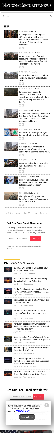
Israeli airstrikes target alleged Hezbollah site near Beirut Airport (34, 134)
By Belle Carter (34, 110)
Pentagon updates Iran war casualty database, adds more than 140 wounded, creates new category (31, 326)
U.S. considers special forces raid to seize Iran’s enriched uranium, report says (30, 313)
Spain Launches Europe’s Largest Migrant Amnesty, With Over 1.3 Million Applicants (32, 338)
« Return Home (13, 213)
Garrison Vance (29, 284)
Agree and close (27, 417)
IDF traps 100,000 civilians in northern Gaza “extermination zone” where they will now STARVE (34, 149)
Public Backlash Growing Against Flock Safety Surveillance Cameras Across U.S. (31, 290)
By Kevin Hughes (34, 53)
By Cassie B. (33, 72)
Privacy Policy (22, 411)
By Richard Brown (35, 129)
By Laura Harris (34, 88)
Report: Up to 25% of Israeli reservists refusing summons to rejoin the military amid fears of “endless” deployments (33, 60)
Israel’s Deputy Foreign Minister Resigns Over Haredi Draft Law (31, 349)
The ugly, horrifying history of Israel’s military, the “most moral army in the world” (33, 199)
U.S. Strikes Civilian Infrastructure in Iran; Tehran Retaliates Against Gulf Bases (32, 373)
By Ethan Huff (33, 31)
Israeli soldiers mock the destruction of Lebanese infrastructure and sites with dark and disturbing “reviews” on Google (34, 97)
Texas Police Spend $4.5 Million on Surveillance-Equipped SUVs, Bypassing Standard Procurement (31, 361)
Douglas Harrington (30, 343)
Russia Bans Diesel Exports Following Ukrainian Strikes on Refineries (30, 279)
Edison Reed (28, 295)
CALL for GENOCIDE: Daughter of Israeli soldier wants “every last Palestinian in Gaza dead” (33, 182)
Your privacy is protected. (15, 246)
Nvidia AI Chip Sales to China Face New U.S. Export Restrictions (30, 269)
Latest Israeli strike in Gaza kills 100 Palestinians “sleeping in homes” (33, 166)
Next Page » (41, 213)
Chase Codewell (29, 273)
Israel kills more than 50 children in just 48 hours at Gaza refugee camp (34, 78)
